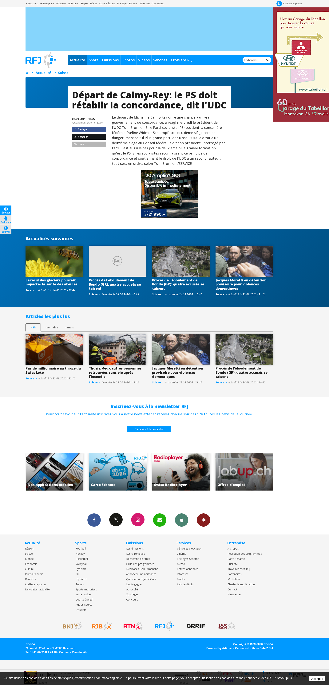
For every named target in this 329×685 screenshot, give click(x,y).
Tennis (80, 584)
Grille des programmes (140, 564)
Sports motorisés (86, 589)
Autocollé (132, 589)
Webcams (73, 3)
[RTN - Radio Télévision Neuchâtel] (133, 626)
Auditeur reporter (35, 584)
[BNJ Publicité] (71, 626)
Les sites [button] (32, 3)
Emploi (84, 3)
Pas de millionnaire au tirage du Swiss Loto (53, 370)
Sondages (132, 594)
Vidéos (144, 60)
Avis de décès (185, 584)
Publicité (233, 564)
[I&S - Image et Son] (227, 626)
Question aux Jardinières (141, 579)
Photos (128, 60)
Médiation (234, 579)
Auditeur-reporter (292, 3)
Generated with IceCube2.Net (254, 648)
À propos (233, 548)
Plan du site (79, 652)
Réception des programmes (245, 553)
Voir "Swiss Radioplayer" (118, 472)
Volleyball (81, 564)
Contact (232, 589)
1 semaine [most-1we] (51, 327)
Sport (93, 60)
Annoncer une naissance (141, 574)
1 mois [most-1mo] (69, 327)
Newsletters (159, 520)
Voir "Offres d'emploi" (181, 472)
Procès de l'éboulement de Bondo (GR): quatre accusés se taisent (115, 284)
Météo (181, 564)
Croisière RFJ (181, 60)
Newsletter (234, 594)
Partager (82, 129)
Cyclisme (81, 569)
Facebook (94, 520)
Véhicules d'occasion (189, 548)
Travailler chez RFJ (239, 569)
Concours (132, 599)
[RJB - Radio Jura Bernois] (102, 626)
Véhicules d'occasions (152, 3)
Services (160, 60)
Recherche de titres (138, 559)
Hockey (80, 553)
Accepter (317, 678)
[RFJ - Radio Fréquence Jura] (164, 626)
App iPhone (181, 520)
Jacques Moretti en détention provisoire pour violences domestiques (241, 284)
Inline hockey (84, 594)
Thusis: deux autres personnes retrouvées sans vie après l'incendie (115, 372)
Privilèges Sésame (127, 3)
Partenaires (235, 574)
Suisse (63, 72)
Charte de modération (241, 584)
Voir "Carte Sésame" (54, 472)
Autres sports (84, 604)
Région (29, 548)
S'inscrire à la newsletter (149, 429)
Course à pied (84, 599)
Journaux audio (34, 574)
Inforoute (61, 3)
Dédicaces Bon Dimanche (142, 569)
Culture (29, 569)
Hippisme (81, 579)
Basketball (82, 559)
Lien (81, 144)
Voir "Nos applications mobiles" (244, 472)
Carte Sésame (107, 3)
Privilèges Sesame (188, 559)
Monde (29, 559)
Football (81, 548)
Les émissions (135, 548)
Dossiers (30, 579)
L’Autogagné (134, 584)
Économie (31, 564)
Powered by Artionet (219, 648)
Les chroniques (135, 553)
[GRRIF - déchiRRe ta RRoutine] (195, 626)
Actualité (77, 60)
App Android (203, 520)
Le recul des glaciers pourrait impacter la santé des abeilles (51, 282)
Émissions (110, 60)
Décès (93, 3)
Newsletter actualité (37, 589)
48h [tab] (33, 327)
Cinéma (181, 553)
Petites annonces (187, 569)
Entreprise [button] (48, 3)
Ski (77, 574)
